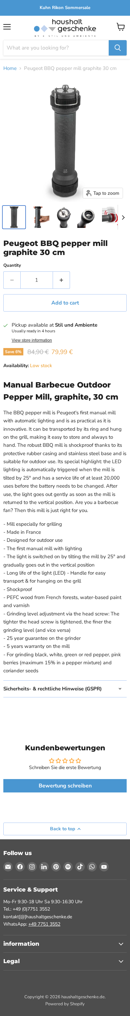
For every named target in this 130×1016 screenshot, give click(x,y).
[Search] (118, 48)
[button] (14, 217)
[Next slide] (123, 217)
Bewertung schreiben (65, 785)
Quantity (12, 265)
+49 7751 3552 (44, 924)
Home (10, 68)
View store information (32, 340)
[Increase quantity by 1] (61, 280)
